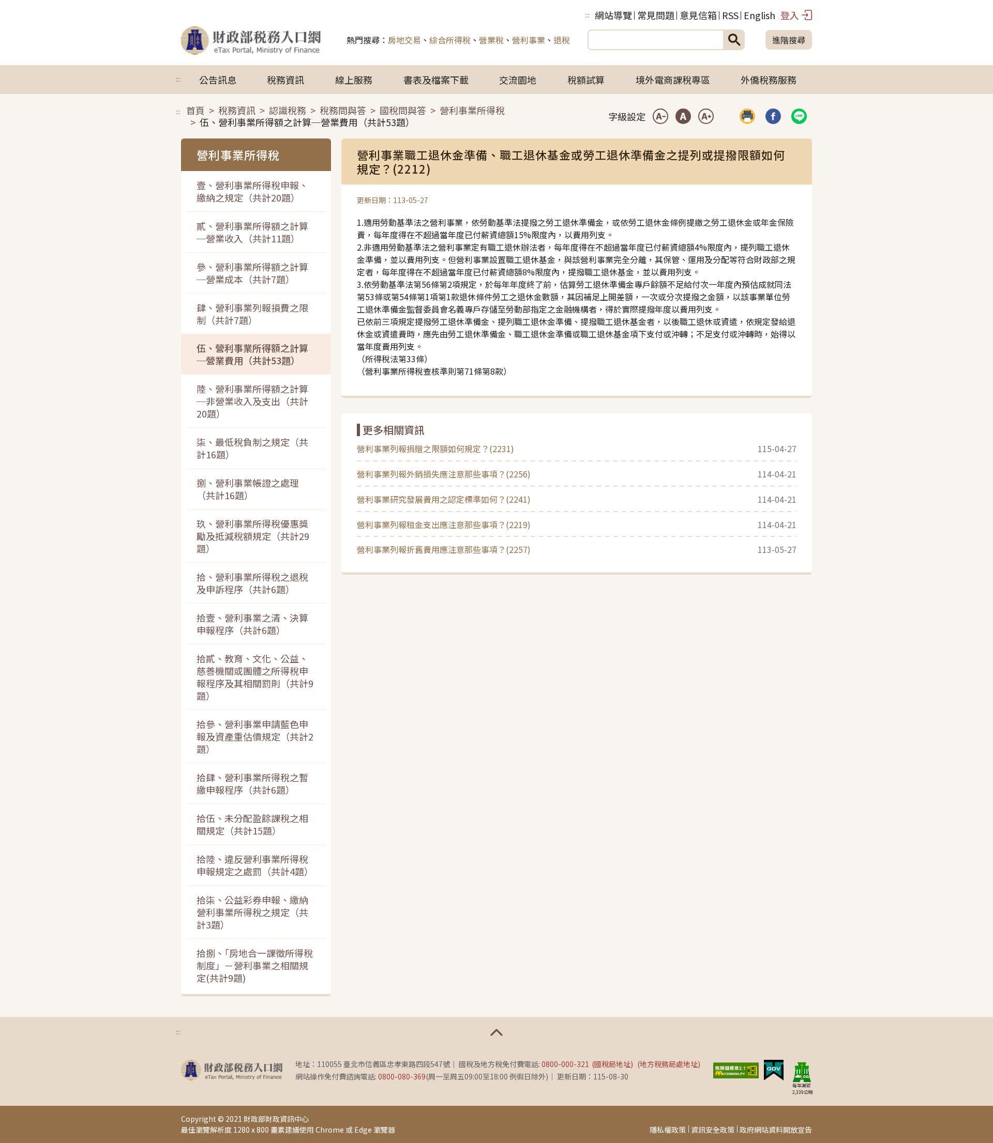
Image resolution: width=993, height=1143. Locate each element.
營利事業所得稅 (472, 110)
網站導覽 (613, 15)
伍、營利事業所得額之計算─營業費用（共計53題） (252, 354)
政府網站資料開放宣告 (776, 1129)
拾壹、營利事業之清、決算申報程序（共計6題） (252, 624)
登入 (789, 15)
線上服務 (353, 79)
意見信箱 (698, 15)
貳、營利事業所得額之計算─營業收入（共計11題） (252, 232)
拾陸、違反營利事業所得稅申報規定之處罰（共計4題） (255, 865)
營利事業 (528, 40)
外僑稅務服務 (768, 79)
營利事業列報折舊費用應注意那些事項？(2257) (444, 549)
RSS (730, 15)
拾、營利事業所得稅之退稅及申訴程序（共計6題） (252, 583)
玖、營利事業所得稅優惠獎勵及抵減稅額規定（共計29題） (253, 536)
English (759, 15)
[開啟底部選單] (496, 1032)
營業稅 (491, 40)
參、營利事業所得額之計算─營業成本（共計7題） (252, 273)
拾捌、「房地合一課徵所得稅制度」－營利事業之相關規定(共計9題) (255, 965)
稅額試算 (586, 79)
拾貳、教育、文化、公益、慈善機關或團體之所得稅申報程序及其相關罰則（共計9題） (255, 677)
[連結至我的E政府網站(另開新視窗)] (774, 1068)
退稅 (561, 40)
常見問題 (655, 15)
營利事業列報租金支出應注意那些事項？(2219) (444, 524)
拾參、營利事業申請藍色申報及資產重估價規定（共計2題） (255, 736)
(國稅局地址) (612, 1064)
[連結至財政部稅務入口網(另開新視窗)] (231, 1070)
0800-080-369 (402, 1076)
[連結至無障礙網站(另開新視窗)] (736, 1068)
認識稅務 (287, 110)
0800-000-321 (565, 1064)
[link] (773, 116)
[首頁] (251, 40)
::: (587, 14)
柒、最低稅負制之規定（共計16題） (252, 448)
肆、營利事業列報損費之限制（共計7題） (252, 314)
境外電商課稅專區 (673, 79)
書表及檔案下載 (436, 79)
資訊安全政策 (712, 1129)
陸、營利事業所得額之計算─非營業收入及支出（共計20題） (252, 401)
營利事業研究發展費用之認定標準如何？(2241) (444, 499)
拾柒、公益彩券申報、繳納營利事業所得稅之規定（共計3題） (252, 912)
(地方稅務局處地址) (668, 1064)
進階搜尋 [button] (788, 40)
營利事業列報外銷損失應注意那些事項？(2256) (444, 474)
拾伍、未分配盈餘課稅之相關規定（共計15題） (252, 824)
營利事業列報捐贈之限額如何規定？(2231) (435, 448)
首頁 (195, 110)
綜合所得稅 (450, 40)
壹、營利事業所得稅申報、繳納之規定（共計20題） (252, 191)
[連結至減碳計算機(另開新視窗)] (801, 1071)
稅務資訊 (285, 79)
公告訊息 (217, 79)
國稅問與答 (403, 110)
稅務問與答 (343, 110)
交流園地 (517, 79)
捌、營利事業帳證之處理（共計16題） (248, 489)
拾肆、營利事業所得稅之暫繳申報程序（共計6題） (252, 783)
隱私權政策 (668, 1129)
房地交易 (404, 40)
